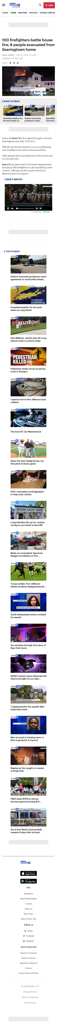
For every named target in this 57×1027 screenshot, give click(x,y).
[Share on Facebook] (10, 63)
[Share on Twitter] (14, 63)
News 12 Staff (8, 55)
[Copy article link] (18, 63)
